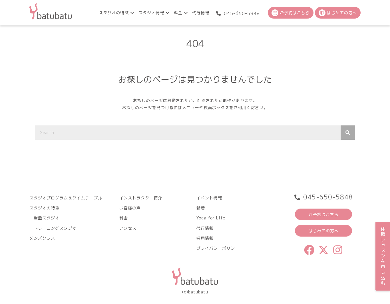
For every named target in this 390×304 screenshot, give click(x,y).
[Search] (348, 132)
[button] (132, 12)
